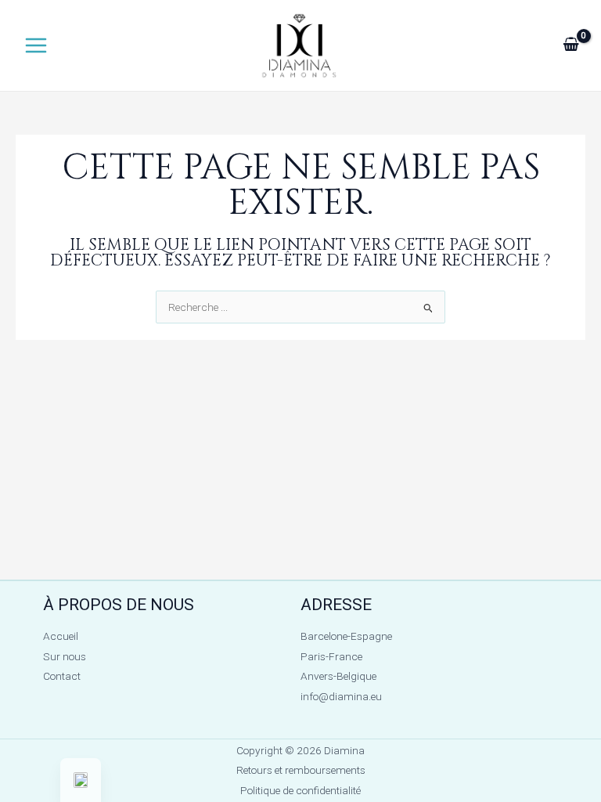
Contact (62, 676)
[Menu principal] (36, 46)
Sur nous (64, 656)
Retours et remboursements (300, 770)
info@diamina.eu (341, 696)
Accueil (60, 636)
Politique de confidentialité (300, 790)
